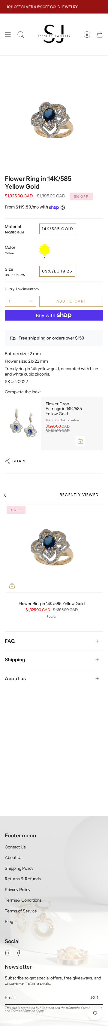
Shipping (15, 659)
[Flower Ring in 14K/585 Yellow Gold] (54, 548)
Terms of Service (21, 911)
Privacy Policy (17, 889)
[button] (20, 34)
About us (15, 678)
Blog (9, 921)
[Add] (80, 441)
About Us (13, 857)
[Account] (87, 34)
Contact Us (15, 847)
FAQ (10, 641)
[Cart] (99, 34)
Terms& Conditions (23, 900)
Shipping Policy (19, 868)
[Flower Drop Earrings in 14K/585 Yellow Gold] (23, 423)
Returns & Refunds (23, 878)
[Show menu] (7, 34)
